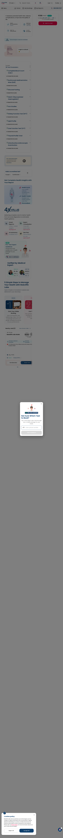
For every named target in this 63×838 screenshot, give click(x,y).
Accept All (26, 830)
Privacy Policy (14, 824)
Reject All (11, 830)
